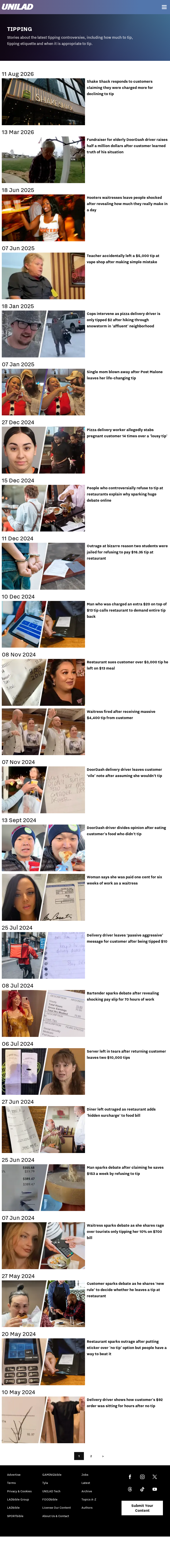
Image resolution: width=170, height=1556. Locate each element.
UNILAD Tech (51, 1491)
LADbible (13, 1508)
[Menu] (164, 7)
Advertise (14, 1475)
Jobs (84, 1475)
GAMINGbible (52, 1475)
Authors (87, 1508)
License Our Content (56, 1508)
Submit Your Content (142, 1508)
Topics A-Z (88, 1499)
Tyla (45, 1483)
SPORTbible (15, 1516)
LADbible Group (18, 1499)
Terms (11, 1483)
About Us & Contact (55, 1516)
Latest (85, 1483)
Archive (86, 1491)
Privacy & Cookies (19, 1491)
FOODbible (50, 1499)
